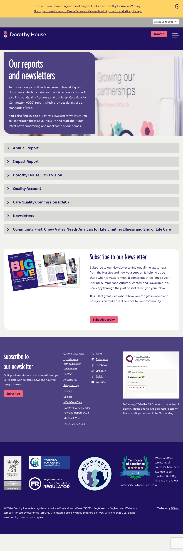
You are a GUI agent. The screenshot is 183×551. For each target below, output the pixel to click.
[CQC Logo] (138, 361)
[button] (175, 35)
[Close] (177, 6)
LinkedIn (101, 370)
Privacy (67, 391)
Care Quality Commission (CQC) (41, 202)
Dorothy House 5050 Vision (37, 175)
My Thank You (71, 418)
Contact (67, 374)
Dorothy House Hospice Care (25, 35)
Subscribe (13, 393)
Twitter (99, 353)
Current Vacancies (73, 353)
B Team (175, 508)
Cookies (67, 396)
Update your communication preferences (72, 364)
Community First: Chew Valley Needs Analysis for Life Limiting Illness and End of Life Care (92, 229)
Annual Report (26, 148)
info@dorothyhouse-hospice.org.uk (23, 517)
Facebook (101, 365)
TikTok (99, 376)
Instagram (102, 359)
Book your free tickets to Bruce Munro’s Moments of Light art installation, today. (88, 11)
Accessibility (70, 379)
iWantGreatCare (72, 402)
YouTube (101, 382)
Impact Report (26, 161)
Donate (159, 34)
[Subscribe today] (104, 319)
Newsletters (23, 215)
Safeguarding (71, 385)
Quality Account (27, 188)
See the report (135, 388)
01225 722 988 (76, 423)
